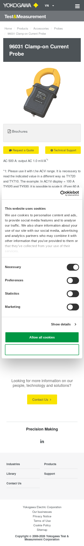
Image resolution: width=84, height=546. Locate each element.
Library (11, 474)
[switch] (73, 280)
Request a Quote (23, 150)
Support (49, 474)
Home (8, 28)
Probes (58, 28)
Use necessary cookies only (42, 350)
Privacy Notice (42, 516)
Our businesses (42, 512)
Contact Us (40, 399)
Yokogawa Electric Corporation (42, 507)
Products (22, 28)
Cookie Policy (42, 525)
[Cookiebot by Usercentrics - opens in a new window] (60, 193)
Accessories (41, 28)
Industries (13, 464)
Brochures (20, 131)
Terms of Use (42, 521)
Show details (61, 324)
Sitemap (42, 530)
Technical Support (65, 150)
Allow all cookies (42, 337)
